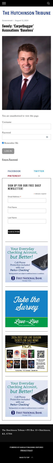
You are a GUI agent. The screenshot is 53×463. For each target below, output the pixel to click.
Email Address (14, 196)
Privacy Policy (26, 450)
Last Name (12, 218)
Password (6, 132)
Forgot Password (10, 159)
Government (7, 20)
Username (6, 121)
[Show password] (47, 137)
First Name (12, 207)
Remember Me (11, 142)
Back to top (24, 457)
